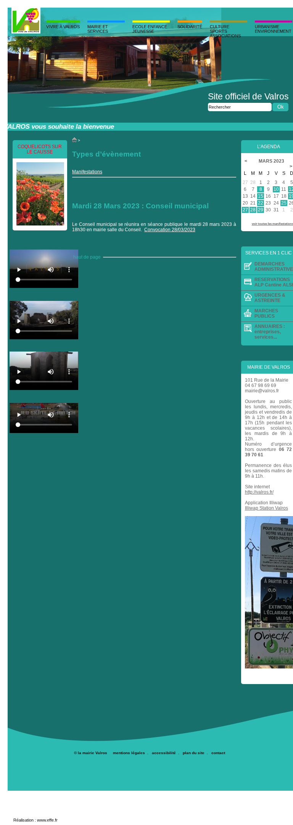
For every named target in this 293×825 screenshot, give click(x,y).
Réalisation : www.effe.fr (35, 820)
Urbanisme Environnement (273, 29)
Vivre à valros (63, 26)
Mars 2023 (272, 161)
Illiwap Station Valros (266, 508)
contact (218, 753)
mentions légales (129, 753)
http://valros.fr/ (259, 492)
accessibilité (164, 753)
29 (260, 210)
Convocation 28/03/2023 (169, 229)
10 (276, 189)
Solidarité (189, 26)
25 (284, 203)
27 (245, 210)
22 (260, 203)
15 (260, 196)
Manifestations (87, 171)
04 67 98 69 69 (260, 385)
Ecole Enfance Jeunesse (149, 29)
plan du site (193, 753)
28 (253, 210)
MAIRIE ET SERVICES (97, 29)
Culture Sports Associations (225, 31)
